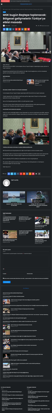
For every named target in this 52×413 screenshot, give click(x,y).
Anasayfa (6, 9)
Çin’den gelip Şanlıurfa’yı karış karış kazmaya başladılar (10, 240)
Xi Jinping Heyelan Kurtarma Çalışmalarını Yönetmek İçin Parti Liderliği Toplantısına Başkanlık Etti (9, 218)
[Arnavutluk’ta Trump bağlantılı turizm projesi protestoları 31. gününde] (6, 341)
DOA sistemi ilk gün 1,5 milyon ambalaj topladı (13, 296)
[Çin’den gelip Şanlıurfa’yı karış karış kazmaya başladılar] (10, 234)
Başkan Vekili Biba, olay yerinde (10, 369)
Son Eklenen (26, 288)
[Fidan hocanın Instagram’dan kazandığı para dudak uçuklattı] (30, 81)
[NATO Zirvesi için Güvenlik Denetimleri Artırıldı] (42, 220)
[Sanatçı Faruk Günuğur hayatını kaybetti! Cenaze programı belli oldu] (6, 356)
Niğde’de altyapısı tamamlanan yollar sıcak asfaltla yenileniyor (41, 240)
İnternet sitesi (30, 273)
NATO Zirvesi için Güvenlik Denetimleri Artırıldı (41, 226)
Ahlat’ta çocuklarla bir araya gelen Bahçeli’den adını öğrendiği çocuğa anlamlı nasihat (23, 376)
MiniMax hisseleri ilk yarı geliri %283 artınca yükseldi (15, 360)
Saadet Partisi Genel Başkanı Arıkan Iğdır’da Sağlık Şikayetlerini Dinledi (25, 232)
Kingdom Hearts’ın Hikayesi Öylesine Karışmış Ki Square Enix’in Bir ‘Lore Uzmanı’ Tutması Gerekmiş (25, 314)
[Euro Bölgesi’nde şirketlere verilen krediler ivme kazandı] (6, 347)
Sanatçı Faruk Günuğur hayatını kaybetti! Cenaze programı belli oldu (27, 354)
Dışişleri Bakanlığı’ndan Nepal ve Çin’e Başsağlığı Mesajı (16, 372)
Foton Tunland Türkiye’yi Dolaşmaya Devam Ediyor (22, 309)
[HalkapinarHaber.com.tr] (26, 4)
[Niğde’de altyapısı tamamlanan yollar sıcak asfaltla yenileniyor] (42, 234)
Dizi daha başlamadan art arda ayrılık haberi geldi (14, 318)
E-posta (5, 273)
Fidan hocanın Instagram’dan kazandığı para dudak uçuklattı (22, 1)
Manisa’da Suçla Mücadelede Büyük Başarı (13, 80)
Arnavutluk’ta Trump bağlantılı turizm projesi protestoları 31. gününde (27, 339)
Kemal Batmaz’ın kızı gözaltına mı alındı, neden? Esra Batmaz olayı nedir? (25, 218)
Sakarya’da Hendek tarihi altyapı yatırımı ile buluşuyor (15, 351)
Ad (4, 268)
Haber (9, 9)
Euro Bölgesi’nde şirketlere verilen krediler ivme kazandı (24, 345)
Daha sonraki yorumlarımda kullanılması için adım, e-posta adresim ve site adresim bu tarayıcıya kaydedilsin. (26, 278)
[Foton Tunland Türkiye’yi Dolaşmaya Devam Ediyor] (6, 310)
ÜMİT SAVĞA (7, 25)
